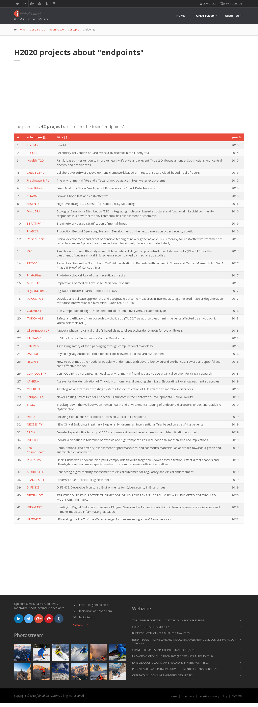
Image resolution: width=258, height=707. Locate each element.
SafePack (33, 346)
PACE (30, 251)
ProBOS (32, 231)
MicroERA (33, 211)
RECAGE (32, 361)
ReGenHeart (36, 239)
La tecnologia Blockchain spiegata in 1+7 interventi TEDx (170, 662)
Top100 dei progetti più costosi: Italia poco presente (168, 620)
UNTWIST (34, 519)
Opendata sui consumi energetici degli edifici (162, 675)
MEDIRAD (34, 283)
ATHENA (33, 381)
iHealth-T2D (35, 160)
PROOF (32, 263)
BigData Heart (37, 291)
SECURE (32, 153)
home (180, 16)
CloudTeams (35, 172)
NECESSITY (35, 424)
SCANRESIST (35, 480)
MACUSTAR (35, 298)
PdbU (31, 417)
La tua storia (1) (233, 3)
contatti (237, 696)
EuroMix (32, 145)
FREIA (31, 432)
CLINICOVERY (36, 373)
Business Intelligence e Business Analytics (161, 633)
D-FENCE (33, 487)
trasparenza (37, 29)
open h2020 (56, 29)
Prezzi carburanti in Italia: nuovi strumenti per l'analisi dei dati (175, 669)
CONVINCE (34, 311)
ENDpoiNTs (35, 397)
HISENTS (33, 204)
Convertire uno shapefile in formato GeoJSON (163, 650)
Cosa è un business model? (150, 627)
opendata (188, 696)
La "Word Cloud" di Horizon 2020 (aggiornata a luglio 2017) (172, 656)
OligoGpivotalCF (38, 330)
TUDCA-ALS (35, 318)
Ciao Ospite (209, 3)
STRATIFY (34, 223)
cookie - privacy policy (213, 696)
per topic (73, 29)
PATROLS (33, 354)
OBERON (33, 389)
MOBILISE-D (35, 472)
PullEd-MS (34, 460)
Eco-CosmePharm (36, 450)
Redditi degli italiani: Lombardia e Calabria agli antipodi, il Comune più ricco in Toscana (184, 641)
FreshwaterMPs (38, 180)
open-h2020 (205, 16)
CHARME (33, 196)
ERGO (31, 404)
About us (232, 16)
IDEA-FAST (34, 507)
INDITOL (33, 440)
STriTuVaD (34, 338)
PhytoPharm (35, 275)
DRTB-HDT (35, 495)
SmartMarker (36, 188)
